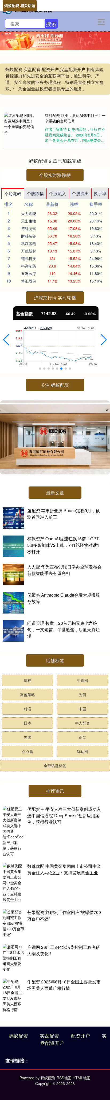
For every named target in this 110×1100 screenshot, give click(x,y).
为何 (82, 694)
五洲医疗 (28, 273)
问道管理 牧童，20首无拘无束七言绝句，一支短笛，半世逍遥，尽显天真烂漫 (63, 629)
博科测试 (28, 228)
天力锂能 (28, 213)
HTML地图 (82, 1077)
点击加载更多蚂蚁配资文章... (55, 160)
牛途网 (82, 680)
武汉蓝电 (28, 243)
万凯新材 (28, 251)
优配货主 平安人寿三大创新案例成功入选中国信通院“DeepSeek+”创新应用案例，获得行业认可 (64, 815)
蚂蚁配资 (18, 1035)
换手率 (100, 193)
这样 (27, 680)
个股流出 (80, 193)
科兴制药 (28, 266)
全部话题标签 (55, 765)
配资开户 (80, 1035)
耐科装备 (28, 236)
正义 (82, 737)
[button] (6, 340)
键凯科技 (28, 258)
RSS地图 (64, 1077)
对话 (27, 708)
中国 (82, 708)
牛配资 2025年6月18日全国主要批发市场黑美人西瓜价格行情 (64, 985)
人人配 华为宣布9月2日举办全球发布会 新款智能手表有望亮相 (64, 570)
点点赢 (27, 751)
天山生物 (28, 221)
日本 (27, 723)
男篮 (27, 737)
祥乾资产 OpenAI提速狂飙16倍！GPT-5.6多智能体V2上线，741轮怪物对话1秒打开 (63, 545)
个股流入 (57, 193)
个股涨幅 (12, 194)
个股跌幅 (35, 193)
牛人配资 (82, 723)
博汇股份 (28, 281)
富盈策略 (27, 694)
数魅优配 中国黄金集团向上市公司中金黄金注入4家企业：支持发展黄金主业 (64, 869)
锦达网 (82, 751)
